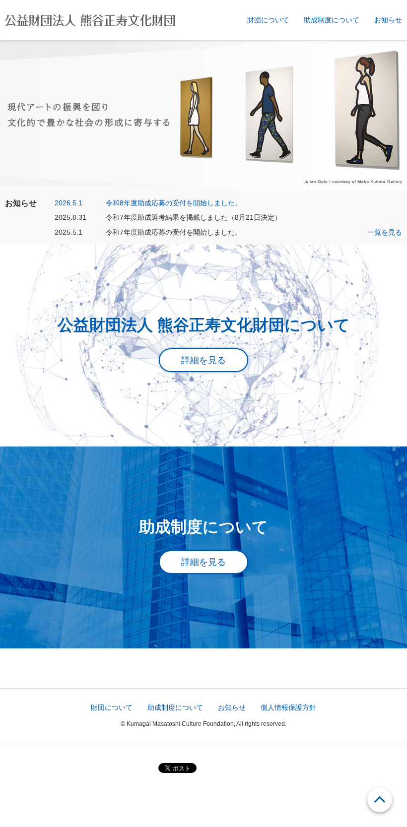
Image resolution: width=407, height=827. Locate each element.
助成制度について (331, 20)
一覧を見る (384, 232)
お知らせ (388, 20)
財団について (268, 20)
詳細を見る (203, 360)
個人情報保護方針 (288, 707)
